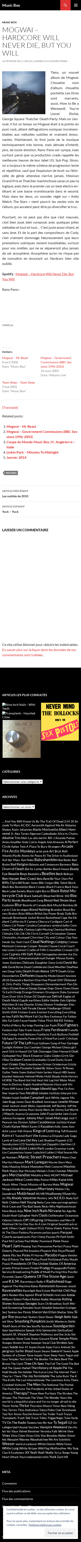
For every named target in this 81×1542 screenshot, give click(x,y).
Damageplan (49, 954)
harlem (48, 1072)
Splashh (7, 1334)
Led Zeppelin (50, 1144)
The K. (74, 1376)
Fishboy (68, 1020)
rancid (72, 1286)
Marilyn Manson (13, 1162)
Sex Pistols (24, 1312)
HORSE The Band (13, 1080)
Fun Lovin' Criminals (65, 1038)
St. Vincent (21, 1334)
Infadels (44, 1093)
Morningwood (29, 1189)
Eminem (23, 1012)
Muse (66, 1193)
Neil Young (28, 1202)
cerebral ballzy (61, 925)
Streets (17, 1343)
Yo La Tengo (62, 1452)
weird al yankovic (26, 1444)
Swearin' (57, 1351)
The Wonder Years (55, 1397)
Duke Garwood (69, 992)
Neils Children (10, 1202)
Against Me (52, 825)
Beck (59, 874)
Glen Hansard (61, 1051)
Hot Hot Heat (34, 1080)
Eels (63, 1000)
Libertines (65, 1144)
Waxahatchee (39, 1439)
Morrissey (46, 1189)
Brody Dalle (64, 913)
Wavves (24, 1439)
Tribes (43, 1418)
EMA (14, 1012)
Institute (54, 1093)
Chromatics (9, 937)
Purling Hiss (59, 1272)
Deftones (27, 975)
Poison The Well (20, 1259)
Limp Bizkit (19, 1148)
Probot (34, 1268)
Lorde (70, 1148)
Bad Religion (20, 864)
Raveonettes (12, 1290)
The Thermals (21, 1397)
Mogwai (11, 472)
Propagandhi (59, 1268)
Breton (13, 913)
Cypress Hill (17, 954)
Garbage (72, 1043)
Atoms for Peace (32, 855)
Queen (18, 1276)
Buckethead (53, 917)
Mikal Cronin (24, 1179)
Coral (62, 946)
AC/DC (26, 825)
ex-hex (6, 1016)
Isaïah (15, 1097)
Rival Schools (44, 1295)
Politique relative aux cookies (45, 1524)
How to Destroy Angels (16, 1084)
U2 (70, 1422)
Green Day (17, 1064)
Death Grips (66, 971)
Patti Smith (67, 1237)
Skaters (33, 1317)
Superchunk (37, 1347)
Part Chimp (38, 1237)
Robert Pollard (22, 1299)
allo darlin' (40, 838)
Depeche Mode (45, 976)
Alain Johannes (22, 829)
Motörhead (26, 1193)
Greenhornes (34, 1064)
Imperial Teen (16, 1093)
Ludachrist (39, 1152)
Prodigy (45, 1268)
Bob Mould (54, 905)
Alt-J (51, 838)
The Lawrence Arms (57, 1380)
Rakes (34, 1286)
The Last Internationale (30, 1380)
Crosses (67, 950)
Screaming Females (20, 1307)
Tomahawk (69, 1410)
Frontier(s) (43, 1034)
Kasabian (47, 1126)
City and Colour (54, 937)
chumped (23, 937)
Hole (64, 1076)
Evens (32, 1012)
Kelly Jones (61, 1126)
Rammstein (47, 1286)
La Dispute (55, 1136)
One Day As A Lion (34, 1224)
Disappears (38, 984)
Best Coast (28, 878)
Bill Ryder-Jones (28, 882)
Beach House (61, 869)
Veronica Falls (48, 1431)
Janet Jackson (11, 1106)
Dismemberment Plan (58, 984)
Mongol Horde (11, 1189)
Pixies (26, 1255)
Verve (62, 1431)
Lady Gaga (70, 1136)
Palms (67, 1228)
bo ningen (23, 909)
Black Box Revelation (15, 887)
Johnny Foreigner (13, 1118)
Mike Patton (41, 1179)
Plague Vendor (68, 1255)
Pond (43, 1259)
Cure (5, 954)
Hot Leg (49, 1080)
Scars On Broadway (50, 1303)
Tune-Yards (71, 1418)
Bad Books (64, 860)
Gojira (47, 1055)
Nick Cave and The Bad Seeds (21, 1206)
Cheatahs (16, 929)
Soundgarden (64, 1326)
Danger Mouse (55, 958)
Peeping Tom (29, 1246)
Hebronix (18, 1076)
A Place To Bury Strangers (43, 846)
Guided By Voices (43, 1068)
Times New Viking (63, 1406)
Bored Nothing (39, 909)
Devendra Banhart (22, 980)
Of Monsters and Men (57, 1220)
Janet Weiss (27, 1106)
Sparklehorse (17, 1330)
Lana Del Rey (28, 1140)
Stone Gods (23, 1338)
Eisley (39, 1004)
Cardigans (56, 921)
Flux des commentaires (17, 1499)
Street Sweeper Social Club (39, 1343)
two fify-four (45, 1422)
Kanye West (20, 1126)
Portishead (54, 1259)
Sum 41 (23, 1347)
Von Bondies (49, 1435)
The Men (34, 1384)
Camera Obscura (38, 921)
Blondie (16, 900)
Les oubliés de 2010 (15, 493)
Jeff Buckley (59, 1106)
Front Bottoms (27, 1034)
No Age (67, 1211)
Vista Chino (18, 1435)
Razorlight (29, 1290)
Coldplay (61, 942)
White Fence (64, 1444)
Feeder (32, 1020)
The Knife (8, 1380)
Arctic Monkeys (22, 851)
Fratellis (73, 1030)
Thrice (24, 1406)
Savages (31, 1303)
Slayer (50, 1317)
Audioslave (70, 855)
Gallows (44, 1043)
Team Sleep (50, 1355)
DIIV (60, 980)
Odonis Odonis (12, 1220)
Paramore (35, 1232)
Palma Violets (53, 1228)
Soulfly (36, 1326)
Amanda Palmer (65, 838)
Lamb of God (10, 1140)
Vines (6, 1435)
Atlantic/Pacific (11, 855)
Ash (65, 851)
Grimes (47, 1064)
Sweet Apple (71, 1351)
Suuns (37, 1351)
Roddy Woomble (51, 1299)
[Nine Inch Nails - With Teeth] (21, 706)
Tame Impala (35, 1355)
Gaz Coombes (32, 1047)
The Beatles (41, 1359)
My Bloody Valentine (21, 1198)
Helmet (30, 1076)
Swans (46, 1351)
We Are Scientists (60, 1439)
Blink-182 (63, 896)
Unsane (23, 1427)
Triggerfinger (56, 1418)
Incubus (32, 1093)
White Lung (10, 1448)
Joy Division (20, 1122)
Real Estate (43, 1290)
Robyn (36, 1299)
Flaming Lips (41, 1025)
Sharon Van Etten (44, 1312)
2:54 (67, 821)
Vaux (14, 1431)
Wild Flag (43, 1448)
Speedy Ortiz (34, 1330)
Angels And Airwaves (51, 842)
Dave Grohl (55, 962)
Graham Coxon (20, 1060)
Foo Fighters (67, 1025)
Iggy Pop (57, 1088)
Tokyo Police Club (50, 1410)
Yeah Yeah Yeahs (42, 1452)
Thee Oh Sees (34, 1363)
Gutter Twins (10, 1072)
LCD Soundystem (30, 1144)
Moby (56, 1184)
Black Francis (55, 887)
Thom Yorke (10, 1406)
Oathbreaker (56, 1215)
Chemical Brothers (64, 929)
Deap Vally (15, 971)
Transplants (9, 1418)
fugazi (10, 1038)
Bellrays (68, 874)
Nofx (34, 1215)
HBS (64, 1072)
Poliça (35, 1259)
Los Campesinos (13, 1152)
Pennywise (45, 1246)
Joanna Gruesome (27, 1114)
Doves (59, 988)
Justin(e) (61, 1122)
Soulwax (46, 1326)
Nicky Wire (49, 1206)
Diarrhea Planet (46, 980)
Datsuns (28, 962)
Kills (20, 1131)
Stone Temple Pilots (64, 1338)
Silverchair (21, 1317)
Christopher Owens (63, 933)
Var (8, 1431)
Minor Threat (19, 1184)
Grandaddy (39, 1060)
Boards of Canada (34, 905)
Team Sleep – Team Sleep (18, 382)
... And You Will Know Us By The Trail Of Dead (33, 821)
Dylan (28, 996)
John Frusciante (51, 1114)
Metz (47, 1175)
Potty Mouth (70, 1259)
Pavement (46, 1241)
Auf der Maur (11, 860)
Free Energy (9, 1034)
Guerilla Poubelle (20, 1068)
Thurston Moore (41, 1406)
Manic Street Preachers (39, 1156)
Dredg (17, 992)
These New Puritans (42, 1393)
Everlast (42, 1012)
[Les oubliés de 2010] (22, 739)
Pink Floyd (58, 1251)
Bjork (72, 882)
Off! (26, 1220)
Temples (13, 1359)
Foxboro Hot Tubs (13, 1030)
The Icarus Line (43, 1372)
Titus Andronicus (28, 1410)
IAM (12, 1088)
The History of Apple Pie (49, 1368)
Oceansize (71, 1215)
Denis (28, 61)
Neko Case (44, 1202)
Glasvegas (45, 1051)
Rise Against (26, 1295)
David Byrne (15, 967)
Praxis (6, 1263)
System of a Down (14, 1355)
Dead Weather (57, 967)
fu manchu (21, 1038)
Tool (4, 1414)
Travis (35, 1418)
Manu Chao (69, 1157)
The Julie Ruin (59, 1376)
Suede (14, 1347)
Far (65, 1016)
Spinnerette (49, 1330)
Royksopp (19, 1303)
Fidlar (42, 1020)
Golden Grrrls (60, 1055)
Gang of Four (58, 1043)
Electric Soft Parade (24, 1008)
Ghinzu (66, 1047)
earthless (35, 1000)
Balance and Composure (44, 864)
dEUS (5, 980)
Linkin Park (36, 1148)
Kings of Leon (43, 1131)
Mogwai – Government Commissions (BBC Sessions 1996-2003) (56, 362)
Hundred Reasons (43, 1084)
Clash (26, 942)
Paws (56, 1241)
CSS (75, 950)
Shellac (62, 1312)
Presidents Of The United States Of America (43, 1263)
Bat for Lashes (34, 869)
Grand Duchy (55, 1060)
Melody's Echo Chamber (52, 1171)
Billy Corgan (46, 882)
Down (67, 988)
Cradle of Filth (36, 950)
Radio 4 (41, 1281)
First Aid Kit (54, 1020)
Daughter (41, 962)
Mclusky (30, 1171)
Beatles (48, 873)
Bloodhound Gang (32, 900)
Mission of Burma (40, 1184)
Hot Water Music (64, 1080)
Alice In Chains (68, 833)
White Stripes (28, 1448)
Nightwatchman (66, 1206)
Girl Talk (33, 1051)
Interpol (65, 1093)
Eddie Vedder (51, 1000)
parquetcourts (22, 1237)
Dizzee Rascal (19, 988)
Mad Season (65, 1152)
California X (18, 921)
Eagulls (23, 1000)
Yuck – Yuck (13, 509)
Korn (6, 1135)
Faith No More (22, 1016)
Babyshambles (46, 860)
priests (6, 1268)
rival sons (60, 1295)
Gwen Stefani (27, 1072)
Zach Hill (62, 1457)
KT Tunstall (18, 1136)
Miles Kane (58, 1179)
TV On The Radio (14, 1422)
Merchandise (19, 1175)
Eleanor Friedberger (56, 1004)
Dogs (51, 988)
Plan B (6, 1259)
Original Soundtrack (60, 1224)
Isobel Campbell (32, 1097)
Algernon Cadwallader (43, 833)
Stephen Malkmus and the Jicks (50, 1334)
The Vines (37, 1397)
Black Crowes (37, 887)
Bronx (41, 917)
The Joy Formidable (35, 1376)
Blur (18, 905)
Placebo (50, 1255)
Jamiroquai (50, 1102)
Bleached (49, 896)
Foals (53, 1025)
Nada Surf (72, 1198)
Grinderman (59, 1064)
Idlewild (45, 1088)
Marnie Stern (57, 1162)
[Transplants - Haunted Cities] (21, 715)
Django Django (38, 988)
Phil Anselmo (32, 1251)
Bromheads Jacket (24, 917)
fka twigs (27, 1025)
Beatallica (34, 874)
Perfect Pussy (62, 1246)
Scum (37, 1307)
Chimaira (7, 933)
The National (50, 1385)
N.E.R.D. (59, 1198)
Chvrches (36, 937)
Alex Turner (21, 833)
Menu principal (76, 5)
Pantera (24, 1232)
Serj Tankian (9, 1312)
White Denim (47, 1444)
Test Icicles (26, 1359)
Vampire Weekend (53, 1427)
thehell (26, 1368)
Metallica (37, 1175)
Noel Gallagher (21, 1215)
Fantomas (56, 1016)
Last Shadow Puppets (52, 1140)
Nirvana (54, 1211)
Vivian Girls (33, 1435)
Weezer (8, 1443)
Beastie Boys (17, 874)
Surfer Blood (24, 1351)
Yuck (52, 1457)
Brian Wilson (26, 913)
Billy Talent (61, 882)
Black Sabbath (33, 896)
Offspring (36, 1220)
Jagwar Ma (67, 1097)
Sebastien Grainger (64, 1307)
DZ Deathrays (42, 996)
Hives (39, 1076)
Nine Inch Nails (36, 1210)
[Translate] (10, 407)
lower (28, 1152)
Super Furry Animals (58, 1347)
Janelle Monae (68, 1102)
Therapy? (21, 1393)
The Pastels (66, 1385)
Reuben (13, 1295)
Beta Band (43, 878)
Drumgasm (52, 992)
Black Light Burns (38, 891)
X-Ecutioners (16, 1452)
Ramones (61, 1286)
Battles (47, 869)
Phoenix (45, 1251)
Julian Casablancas (42, 1122)
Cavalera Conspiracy (38, 925)
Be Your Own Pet (61, 878)
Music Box (11, 5)
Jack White (52, 1097)
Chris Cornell (40, 933)
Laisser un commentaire (50, 61)
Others (13, 1228)
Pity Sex (16, 1255)
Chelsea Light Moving (38, 929)
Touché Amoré (32, 1414)
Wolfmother (58, 1448)
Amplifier (15, 842)
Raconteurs (28, 1281)
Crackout (20, 950)
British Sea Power (45, 913)
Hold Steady (52, 1076)
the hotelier (25, 1372)
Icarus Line (22, 1088)
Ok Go (18, 1224)
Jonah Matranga (56, 1118)
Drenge (27, 992)
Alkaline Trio (11, 838)
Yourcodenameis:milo (34, 1457)
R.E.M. (14, 1281)
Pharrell (18, 1251)
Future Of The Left (17, 1043)
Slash (41, 1317)
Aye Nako (27, 860)
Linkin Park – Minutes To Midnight (32, 452)
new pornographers (64, 1202)
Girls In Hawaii (18, 1051)
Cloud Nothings (42, 942)
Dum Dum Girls (12, 996)
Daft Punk (34, 954)
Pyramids (8, 1276)
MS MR (40, 1193)
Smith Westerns (56, 1321)
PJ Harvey (37, 1255)
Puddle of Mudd (40, 1272)
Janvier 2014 (16, 457)
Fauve (24, 1020)
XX (27, 1452)
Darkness (16, 962)
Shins (70, 1312)
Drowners (38, 992)
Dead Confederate (35, 967)
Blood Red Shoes (56, 900)
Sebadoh (46, 1307)
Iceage (34, 1088)
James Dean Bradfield (29, 1102)
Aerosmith (37, 825)
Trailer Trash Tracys (60, 1414)
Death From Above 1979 (40, 971)
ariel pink (42, 851)
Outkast (32, 1228)
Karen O (35, 1126)
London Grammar (56, 1148)
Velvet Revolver (29, 1431)
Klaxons (71, 1131)
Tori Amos (15, 1414)
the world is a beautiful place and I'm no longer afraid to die (39, 1399)
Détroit (57, 996)
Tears (61, 1355)
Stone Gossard (40, 1338)
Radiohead (55, 1281)
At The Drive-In (52, 855)
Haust (57, 1072)
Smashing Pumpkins (30, 1321)
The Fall (50, 1363)
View (70, 1431)
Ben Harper (10, 878)
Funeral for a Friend (40, 1038)
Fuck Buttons (59, 1034)
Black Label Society (14, 891)
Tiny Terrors (9, 1410)
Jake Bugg (8, 1102)
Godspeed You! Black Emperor (22, 1055)
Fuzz (35, 1043)
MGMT (55, 1175)
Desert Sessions (66, 976)
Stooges (7, 1343)
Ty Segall (60, 1422)
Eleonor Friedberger (49, 1008)
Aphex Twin (18, 846)
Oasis (43, 1215)
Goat (74, 1051)
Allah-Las (26, 838)
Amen (6, 842)
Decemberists (10, 976)
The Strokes (64, 1393)
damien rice (65, 954)
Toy (44, 1414)
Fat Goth (13, 1020)
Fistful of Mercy (11, 1025)
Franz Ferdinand (54, 1030)
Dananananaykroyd (32, 958)
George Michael (51, 1047)
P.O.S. (41, 1228)
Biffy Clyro (9, 882)
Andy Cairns (29, 842)
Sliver (10, 1321)
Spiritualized (65, 1330)
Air (62, 825)
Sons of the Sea (21, 1326)
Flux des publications (16, 1491)
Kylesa (43, 1136)
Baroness (65, 864)
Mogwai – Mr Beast (15, 358)
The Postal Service (13, 1389)
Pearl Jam (11, 1245)
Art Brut (55, 851)
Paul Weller (32, 1241)
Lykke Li (51, 1152)
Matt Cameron (53, 1166)
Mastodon (37, 1166)
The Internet (61, 1372)
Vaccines (33, 1427)
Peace (65, 1241)
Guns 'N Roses (64, 1068)
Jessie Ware (42, 1109)
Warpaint (13, 1439)
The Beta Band (58, 1359)
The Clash (17, 1363)
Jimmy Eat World (66, 1109)
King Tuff (60, 1131)
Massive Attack (19, 1166)
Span (5, 1330)
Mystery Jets (45, 1198)
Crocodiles (54, 950)
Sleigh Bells (62, 1317)
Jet (52, 1109)
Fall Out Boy (41, 1016)
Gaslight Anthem (12, 1047)
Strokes (61, 1343)
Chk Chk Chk (22, 933)
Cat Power (18, 925)
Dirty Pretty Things (18, 984)
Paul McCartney (13, 1241)
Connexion (9, 1483)
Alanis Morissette (45, 829)
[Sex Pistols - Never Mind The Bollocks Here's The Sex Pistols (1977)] (60, 722)
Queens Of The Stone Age (44, 1276)
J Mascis (8, 1114)
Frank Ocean (33, 1030)
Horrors (73, 1076)
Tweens (32, 1422)
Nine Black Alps (12, 1211)
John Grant (70, 1114)
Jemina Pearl (26, 1109)
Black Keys (71, 887)
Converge (21, 946)
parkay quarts (51, 1232)
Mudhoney (53, 1193)
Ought (22, 1228)
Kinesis (27, 1131)
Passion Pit (53, 1237)
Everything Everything (62, 1012)
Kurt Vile (31, 1136)
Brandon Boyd (60, 909)
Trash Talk (23, 1418)
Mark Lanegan (36, 1162)
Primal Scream (21, 1268)
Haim (39, 1072)
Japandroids (43, 1106)
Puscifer (73, 1272)
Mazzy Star (17, 1171)
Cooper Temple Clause (42, 946)
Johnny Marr (35, 1118)
